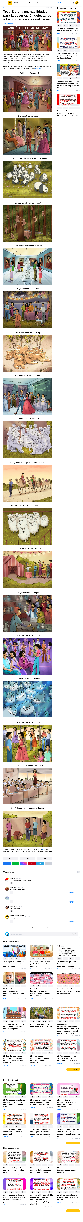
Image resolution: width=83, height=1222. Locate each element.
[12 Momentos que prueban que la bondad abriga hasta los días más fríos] (68, 43)
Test (4, 7)
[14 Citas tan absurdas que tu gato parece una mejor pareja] (68, 17)
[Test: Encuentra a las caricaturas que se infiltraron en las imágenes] (68, 978)
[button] (10, 858)
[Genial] (14, 3)
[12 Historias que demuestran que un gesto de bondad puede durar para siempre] (41, 1119)
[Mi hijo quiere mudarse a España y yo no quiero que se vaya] (68, 1184)
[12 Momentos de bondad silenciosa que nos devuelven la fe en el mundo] (68, 1045)
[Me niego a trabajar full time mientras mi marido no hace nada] (14, 1157)
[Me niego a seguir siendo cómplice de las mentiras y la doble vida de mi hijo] (41, 1157)
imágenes (38, 68)
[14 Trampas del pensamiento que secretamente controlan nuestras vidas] (14, 951)
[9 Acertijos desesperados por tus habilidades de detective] (41, 951)
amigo (44, 849)
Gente (58, 33)
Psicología (6, 968)
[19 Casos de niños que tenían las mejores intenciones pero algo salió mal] (14, 978)
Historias (5, 1065)
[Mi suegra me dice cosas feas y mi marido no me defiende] (68, 1157)
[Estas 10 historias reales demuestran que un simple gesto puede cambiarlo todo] (68, 100)
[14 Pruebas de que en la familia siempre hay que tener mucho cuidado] (68, 951)
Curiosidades (33, 1029)
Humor (58, 90)
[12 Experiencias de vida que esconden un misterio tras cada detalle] (14, 1119)
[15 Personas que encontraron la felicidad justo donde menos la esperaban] (41, 1045)
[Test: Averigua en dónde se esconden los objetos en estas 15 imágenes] (14, 1013)
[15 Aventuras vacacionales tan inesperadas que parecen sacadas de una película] (41, 1089)
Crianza (5, 998)
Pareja (59, 1109)
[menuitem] (32, 3)
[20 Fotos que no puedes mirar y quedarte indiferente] (41, 1013)
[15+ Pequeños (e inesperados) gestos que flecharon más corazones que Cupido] (68, 1089)
